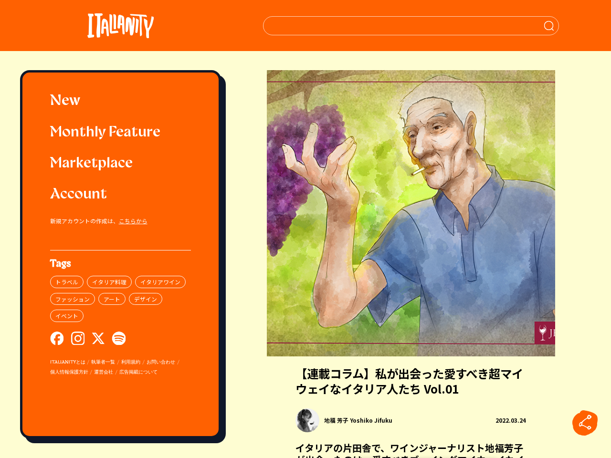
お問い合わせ (161, 362)
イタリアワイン (160, 282)
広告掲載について (138, 372)
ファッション (72, 299)
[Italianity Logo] (120, 25)
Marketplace (91, 163)
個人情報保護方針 (69, 372)
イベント (66, 316)
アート (112, 299)
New (65, 101)
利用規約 (130, 362)
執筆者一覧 (103, 362)
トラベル (66, 282)
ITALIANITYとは (67, 362)
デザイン (145, 299)
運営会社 (103, 372)
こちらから (133, 221)
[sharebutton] (585, 423)
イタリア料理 (109, 282)
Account (78, 194)
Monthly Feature (105, 132)
